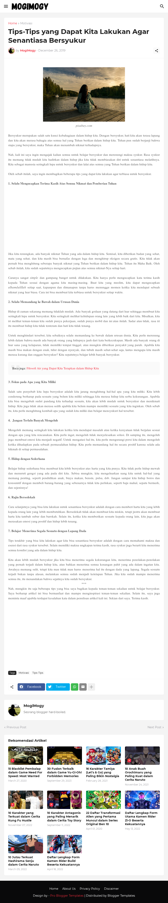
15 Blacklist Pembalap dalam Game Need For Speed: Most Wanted (25, 772)
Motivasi (26, 23)
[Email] (83, 687)
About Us (69, 889)
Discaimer (111, 889)
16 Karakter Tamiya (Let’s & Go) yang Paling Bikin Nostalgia (102, 772)
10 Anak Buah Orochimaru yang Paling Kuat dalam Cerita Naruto (139, 774)
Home (12, 23)
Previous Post (16, 727)
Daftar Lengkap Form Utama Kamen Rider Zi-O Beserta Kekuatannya (141, 818)
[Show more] (91, 687)
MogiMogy (34, 706)
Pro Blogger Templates (67, 895)
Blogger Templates (121, 895)
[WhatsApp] (74, 687)
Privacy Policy (90, 889)
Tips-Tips (37, 672)
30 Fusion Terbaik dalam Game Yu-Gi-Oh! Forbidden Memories (64, 772)
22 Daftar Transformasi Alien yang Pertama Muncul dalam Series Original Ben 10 (103, 818)
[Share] (156, 50)
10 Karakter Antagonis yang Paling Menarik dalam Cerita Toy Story (64, 816)
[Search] (162, 6)
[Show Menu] (5, 6)
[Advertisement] (84, 218)
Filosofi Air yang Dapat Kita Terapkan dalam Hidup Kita (63, 368)
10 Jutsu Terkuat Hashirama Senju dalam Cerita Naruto (23, 860)
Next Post (154, 727)
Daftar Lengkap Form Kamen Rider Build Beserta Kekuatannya (63, 860)
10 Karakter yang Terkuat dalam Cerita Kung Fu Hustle (24, 816)
